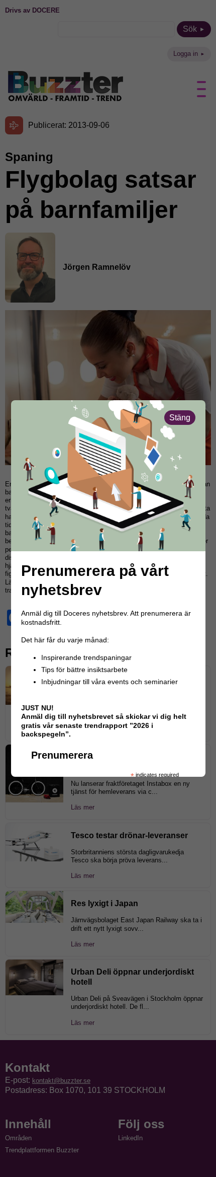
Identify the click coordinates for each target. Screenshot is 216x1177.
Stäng (179, 417)
